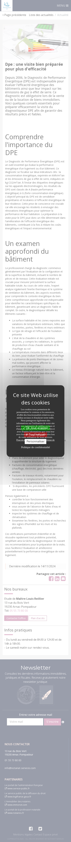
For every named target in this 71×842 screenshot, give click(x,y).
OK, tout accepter (36, 428)
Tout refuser (36, 435)
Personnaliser (36, 441)
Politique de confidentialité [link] (35, 447)
